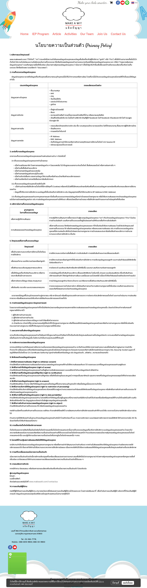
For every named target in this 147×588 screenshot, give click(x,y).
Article (56, 34)
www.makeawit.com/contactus (43, 481)
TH (135, 2)
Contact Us (118, 34)
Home (24, 34)
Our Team (87, 34)
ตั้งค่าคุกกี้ (115, 583)
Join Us (102, 34)
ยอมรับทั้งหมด (128, 583)
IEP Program (40, 34)
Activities (71, 34)
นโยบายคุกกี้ (29, 584)
